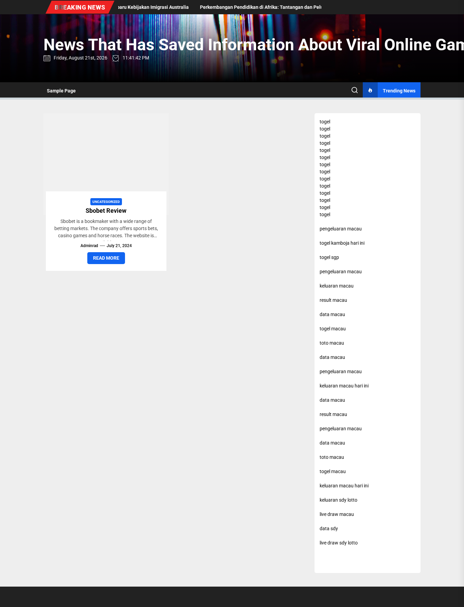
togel (325, 121)
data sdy (329, 528)
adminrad (89, 245)
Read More (106, 258)
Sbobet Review (106, 210)
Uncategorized (106, 202)
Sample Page (61, 90)
